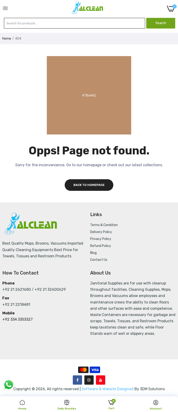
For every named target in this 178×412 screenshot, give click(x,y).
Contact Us (98, 260)
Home (6, 39)
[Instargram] (89, 380)
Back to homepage (89, 185)
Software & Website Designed (108, 389)
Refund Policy (100, 246)
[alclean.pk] (87, 8)
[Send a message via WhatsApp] (8, 384)
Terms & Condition (104, 225)
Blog (93, 253)
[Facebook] (77, 380)
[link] (169, 374)
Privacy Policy (100, 239)
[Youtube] (100, 380)
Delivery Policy (101, 232)
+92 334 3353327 (17, 319)
